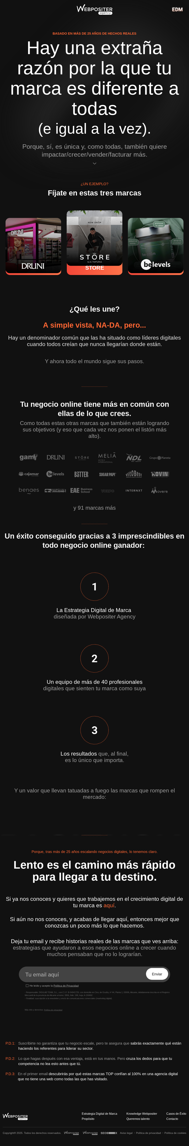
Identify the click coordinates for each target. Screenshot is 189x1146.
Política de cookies (175, 1132)
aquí (109, 905)
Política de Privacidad (66, 985)
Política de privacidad (53, 1010)
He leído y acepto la (54, 985)
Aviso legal (126, 1132)
